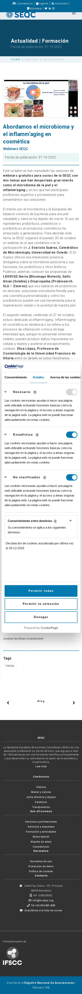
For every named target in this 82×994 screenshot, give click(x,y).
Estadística (23, 434)
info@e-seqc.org (43, 900)
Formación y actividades (41, 831)
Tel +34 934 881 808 (43, 905)
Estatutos (41, 802)
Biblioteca (35, 8)
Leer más (41, 766)
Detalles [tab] (38, 377)
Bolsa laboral (41, 836)
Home (15, 59)
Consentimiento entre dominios (32, 521)
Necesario (22, 392)
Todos (9, 665)
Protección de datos (41, 866)
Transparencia (41, 807)
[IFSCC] (12, 955)
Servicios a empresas (41, 826)
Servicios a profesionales (41, 821)
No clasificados (26, 477)
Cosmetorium (25, 3)
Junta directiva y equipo (41, 797)
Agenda (43, 3)
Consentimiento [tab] (16, 377)
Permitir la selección (41, 604)
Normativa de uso (41, 861)
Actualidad (60, 3)
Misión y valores (41, 792)
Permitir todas (41, 590)
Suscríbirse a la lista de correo (43, 910)
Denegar (41, 617)
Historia (41, 787)
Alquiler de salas (41, 841)
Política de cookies (41, 871)
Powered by (41, 627)
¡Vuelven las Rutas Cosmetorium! (23, 638)
